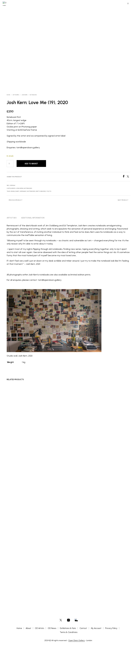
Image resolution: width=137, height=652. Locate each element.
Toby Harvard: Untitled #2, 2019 (19, 580)
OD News (52, 628)
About (28, 628)
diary (17, 191)
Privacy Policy (111, 628)
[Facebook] (124, 177)
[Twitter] (128, 177)
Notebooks (33, 95)
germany (23, 191)
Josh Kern (24, 95)
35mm (13, 191)
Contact (83, 628)
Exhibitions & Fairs (68, 628)
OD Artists (39, 628)
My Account (96, 628)
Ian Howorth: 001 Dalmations (102, 580)
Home (8, 95)
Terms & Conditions (68, 632)
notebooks (31, 191)
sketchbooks (41, 191)
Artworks (16, 95)
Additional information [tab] (32, 218)
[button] (126, 3)
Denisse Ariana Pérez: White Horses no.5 (64, 580)
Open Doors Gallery (76, 640)
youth (48, 191)
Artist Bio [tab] (12, 218)
